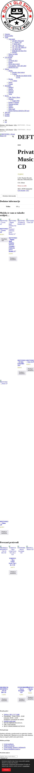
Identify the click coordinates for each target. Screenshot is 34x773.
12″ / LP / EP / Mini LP (19, 47)
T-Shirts (14, 81)
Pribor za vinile (13, 54)
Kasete (10, 62)
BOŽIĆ (14, 52)
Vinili (6, 37)
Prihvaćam (6, 769)
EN (6, 122)
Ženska (10, 79)
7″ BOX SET (16, 44)
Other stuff (11, 109)
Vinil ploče (11, 39)
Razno (7, 96)
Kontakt (7, 116)
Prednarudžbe (9, 36)
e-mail (9, 721)
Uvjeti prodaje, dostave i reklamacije (15, 747)
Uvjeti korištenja (9, 744)
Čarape (10, 84)
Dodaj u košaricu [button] (13, 258)
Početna (2, 125)
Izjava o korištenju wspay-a (12, 749)
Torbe (10, 94)
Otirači (10, 106)
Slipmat (10, 56)
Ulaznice (7, 34)
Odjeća (7, 69)
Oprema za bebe (13, 104)
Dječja (10, 82)
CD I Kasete (8, 57)
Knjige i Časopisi (13, 102)
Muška (10, 71)
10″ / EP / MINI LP (18, 46)
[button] (13, 136)
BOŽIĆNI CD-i (13, 67)
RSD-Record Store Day (19, 51)
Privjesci (11, 91)
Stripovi (10, 107)
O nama (7, 114)
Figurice (10, 99)
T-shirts (14, 74)
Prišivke (10, 92)
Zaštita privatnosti (9, 746)
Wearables (8, 86)
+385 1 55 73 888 (11, 714)
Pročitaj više (4, 239)
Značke (10, 89)
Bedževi (10, 87)
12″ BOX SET (16, 49)
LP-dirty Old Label (18, 41)
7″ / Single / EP (17, 42)
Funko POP (15, 101)
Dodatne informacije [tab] (9, 196)
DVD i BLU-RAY (14, 64)
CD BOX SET (12, 61)
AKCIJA (7, 112)
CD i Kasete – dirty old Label (17, 66)
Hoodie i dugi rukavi (18, 72)
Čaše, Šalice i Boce (14, 97)
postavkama (26, 766)
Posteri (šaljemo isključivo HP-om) (18, 111)
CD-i (10, 59)
